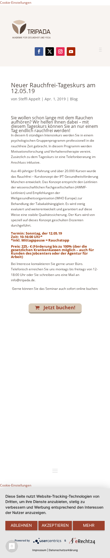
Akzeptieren (55, 525)
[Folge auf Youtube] (71, 51)
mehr (89, 525)
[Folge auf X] (49, 51)
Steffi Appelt (29, 98)
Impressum (39, 550)
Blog (74, 98)
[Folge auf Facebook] (39, 51)
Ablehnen (21, 525)
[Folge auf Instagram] (60, 51)
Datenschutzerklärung (63, 550)
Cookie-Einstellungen (15, 2)
